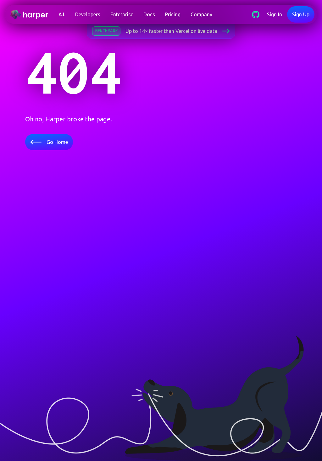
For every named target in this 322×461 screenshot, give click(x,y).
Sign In (274, 14)
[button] (61, 14)
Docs (149, 14)
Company (201, 14)
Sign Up (300, 14)
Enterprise (121, 14)
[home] (31, 14)
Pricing (172, 14)
